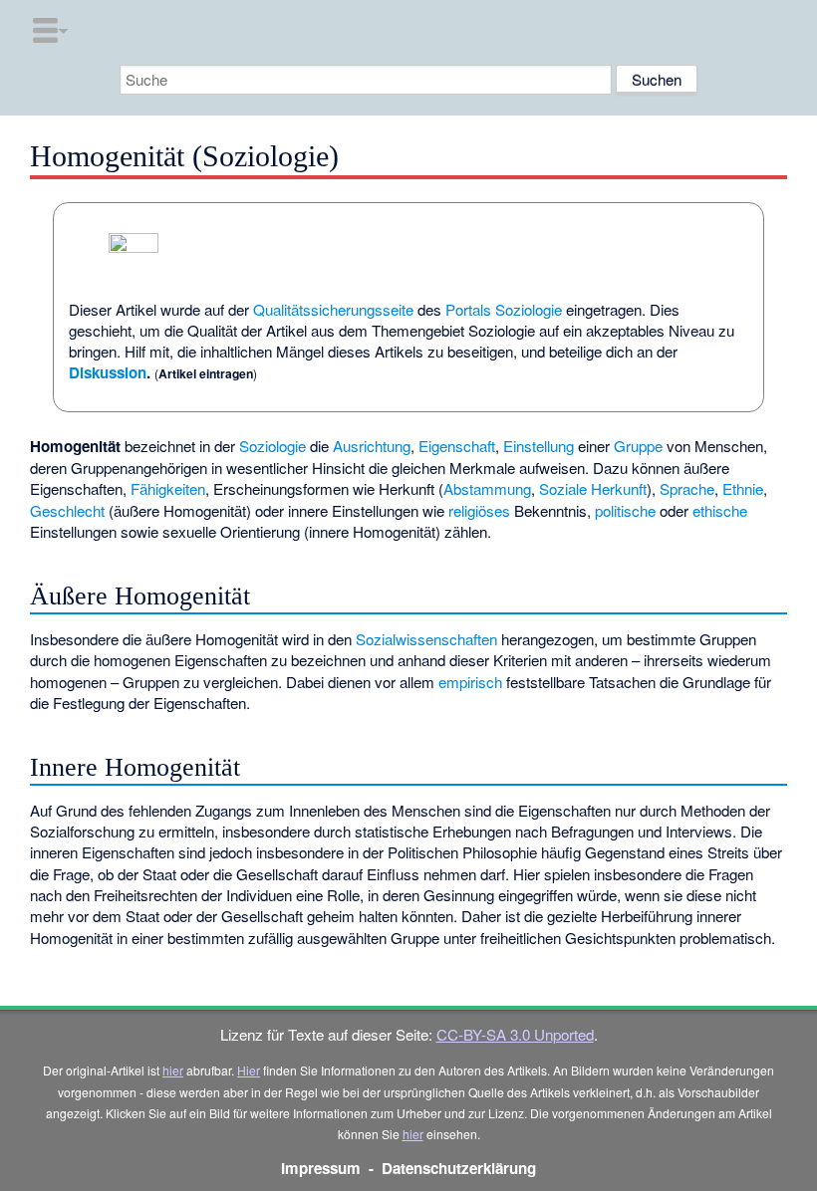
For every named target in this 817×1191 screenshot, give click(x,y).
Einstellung (538, 445)
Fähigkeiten (168, 488)
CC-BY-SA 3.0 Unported (515, 1034)
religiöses (479, 510)
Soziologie (272, 445)
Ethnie (742, 488)
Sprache (687, 488)
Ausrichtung (371, 445)
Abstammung (487, 488)
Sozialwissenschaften (426, 638)
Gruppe (638, 445)
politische (625, 510)
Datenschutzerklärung (459, 1168)
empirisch (470, 681)
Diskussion (107, 372)
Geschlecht (67, 510)
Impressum (321, 1168)
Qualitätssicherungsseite (333, 309)
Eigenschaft (456, 445)
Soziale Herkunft (593, 488)
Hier (248, 1070)
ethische (719, 510)
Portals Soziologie (503, 309)
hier (172, 1070)
